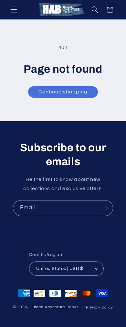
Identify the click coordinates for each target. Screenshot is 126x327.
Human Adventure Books (54, 307)
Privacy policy (99, 307)
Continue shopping (63, 91)
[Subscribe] (105, 208)
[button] (13, 9)
